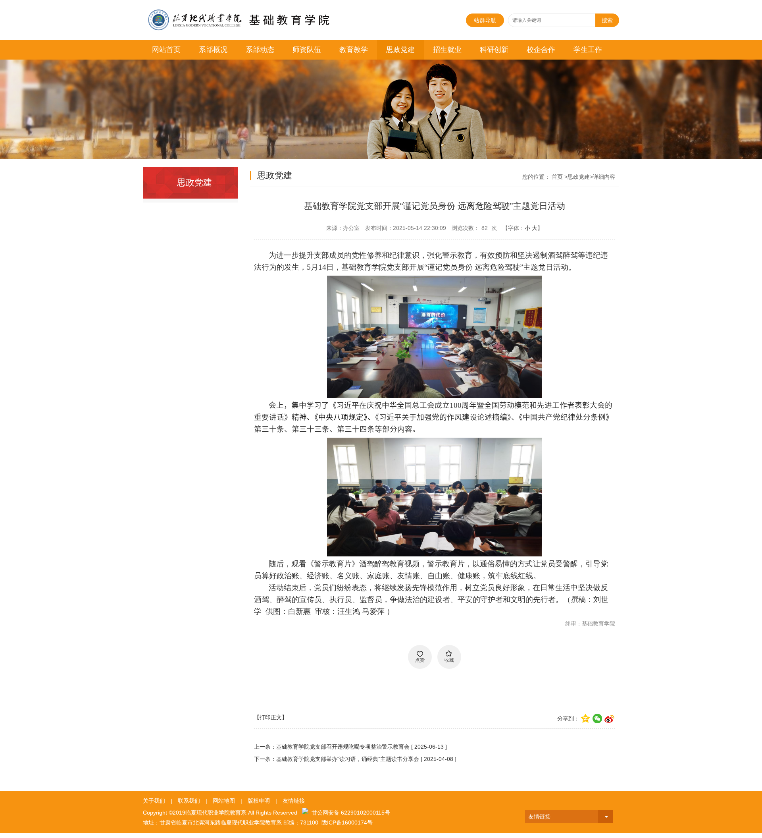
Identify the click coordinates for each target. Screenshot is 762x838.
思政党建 (400, 50)
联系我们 (189, 800)
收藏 (449, 660)
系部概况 (213, 50)
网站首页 (166, 50)
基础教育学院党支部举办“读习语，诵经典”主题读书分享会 (347, 759)
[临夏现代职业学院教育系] (250, 13)
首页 (557, 177)
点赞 (420, 660)
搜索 (607, 20)
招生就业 (447, 50)
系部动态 (260, 50)
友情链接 (294, 800)
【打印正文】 (270, 717)
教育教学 (353, 50)
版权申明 (259, 800)
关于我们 (154, 800)
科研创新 (494, 50)
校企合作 (541, 50)
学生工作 (587, 50)
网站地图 (224, 800)
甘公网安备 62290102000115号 (349, 812)
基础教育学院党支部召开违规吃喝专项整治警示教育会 (343, 746)
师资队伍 (306, 50)
